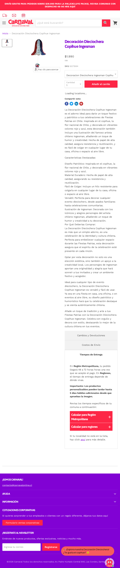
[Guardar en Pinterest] (81, 104)
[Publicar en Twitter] (71, 104)
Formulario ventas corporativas (22, 522)
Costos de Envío (91, 345)
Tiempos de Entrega (91, 354)
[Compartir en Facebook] (66, 104)
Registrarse (51, 547)
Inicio (5, 33)
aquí (83, 439)
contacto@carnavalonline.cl (17, 485)
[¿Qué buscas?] (106, 23)
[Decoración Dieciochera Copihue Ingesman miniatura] (7, 43)
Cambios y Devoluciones (91, 335)
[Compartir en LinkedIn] (76, 104)
